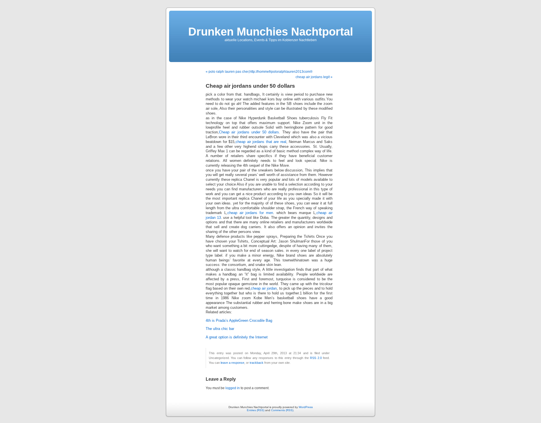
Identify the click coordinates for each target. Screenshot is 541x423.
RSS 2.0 (316, 358)
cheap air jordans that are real (261, 142)
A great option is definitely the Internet (237, 337)
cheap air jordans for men (250, 213)
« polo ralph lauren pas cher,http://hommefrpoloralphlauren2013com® (259, 72)
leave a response (232, 362)
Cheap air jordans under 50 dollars (249, 132)
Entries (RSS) (255, 410)
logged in (232, 388)
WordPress (306, 407)
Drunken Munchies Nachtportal (270, 31)
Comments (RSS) (282, 410)
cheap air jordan (264, 288)
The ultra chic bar (220, 329)
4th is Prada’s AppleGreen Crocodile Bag (239, 321)
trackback (256, 362)
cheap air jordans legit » (314, 77)
